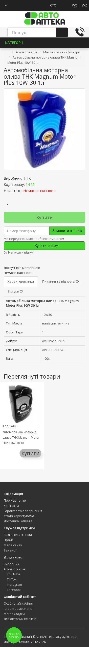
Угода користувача (19, 516)
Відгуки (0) (15, 291)
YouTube (13, 574)
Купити (44, 217)
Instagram (14, 584)
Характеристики (21, 281)
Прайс (8, 540)
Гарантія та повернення (23, 511)
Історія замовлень (18, 608)
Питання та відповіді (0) (60, 281)
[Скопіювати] (39, 184)
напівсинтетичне (55, 323)
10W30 (47, 314)
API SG (59, 350)
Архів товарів (14, 569)
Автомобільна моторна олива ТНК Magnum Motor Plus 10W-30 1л (21, 437)
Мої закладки (14, 614)
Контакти (11, 505)
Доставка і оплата (18, 521)
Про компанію (15, 500)
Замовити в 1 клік (67, 230)
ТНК (27, 178)
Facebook (14, 589)
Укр (85, 5)
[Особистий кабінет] (4, 5)
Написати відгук (21, 252)
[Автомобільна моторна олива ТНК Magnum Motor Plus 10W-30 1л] (44, 129)
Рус (74, 5)
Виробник (11, 564)
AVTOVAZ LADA (53, 341)
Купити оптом (46, 245)
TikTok (11, 579)
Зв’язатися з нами (18, 534)
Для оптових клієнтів (20, 618)
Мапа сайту (13, 545)
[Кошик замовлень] (24, 5)
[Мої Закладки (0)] (15, 5)
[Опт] (42, 5)
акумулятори (66, 636)
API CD (47, 350)
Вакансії (10, 550)
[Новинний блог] (33, 5)
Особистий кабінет (19, 603)
